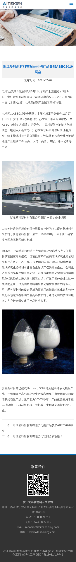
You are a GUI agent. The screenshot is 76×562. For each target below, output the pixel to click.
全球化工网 (28, 554)
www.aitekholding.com (42, 532)
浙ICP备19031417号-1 (49, 554)
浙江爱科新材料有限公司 (38, 502)
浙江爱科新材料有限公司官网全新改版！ (38, 436)
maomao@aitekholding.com (42, 527)
